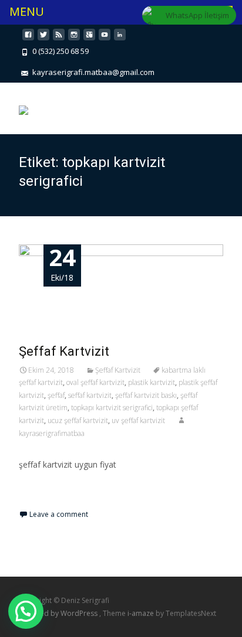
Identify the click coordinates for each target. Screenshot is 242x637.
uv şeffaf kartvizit (138, 420)
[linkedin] (120, 39)
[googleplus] (89, 39)
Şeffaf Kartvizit (64, 351)
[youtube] (104, 39)
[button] (25, 611)
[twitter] (43, 39)
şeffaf (56, 395)
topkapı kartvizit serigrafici (112, 408)
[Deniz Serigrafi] (23, 106)
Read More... (45, 500)
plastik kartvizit (151, 382)
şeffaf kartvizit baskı (146, 395)
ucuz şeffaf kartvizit (78, 420)
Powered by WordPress (59, 613)
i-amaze (141, 613)
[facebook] (28, 39)
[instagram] (74, 39)
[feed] (59, 39)
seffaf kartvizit (90, 395)
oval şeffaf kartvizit (95, 382)
